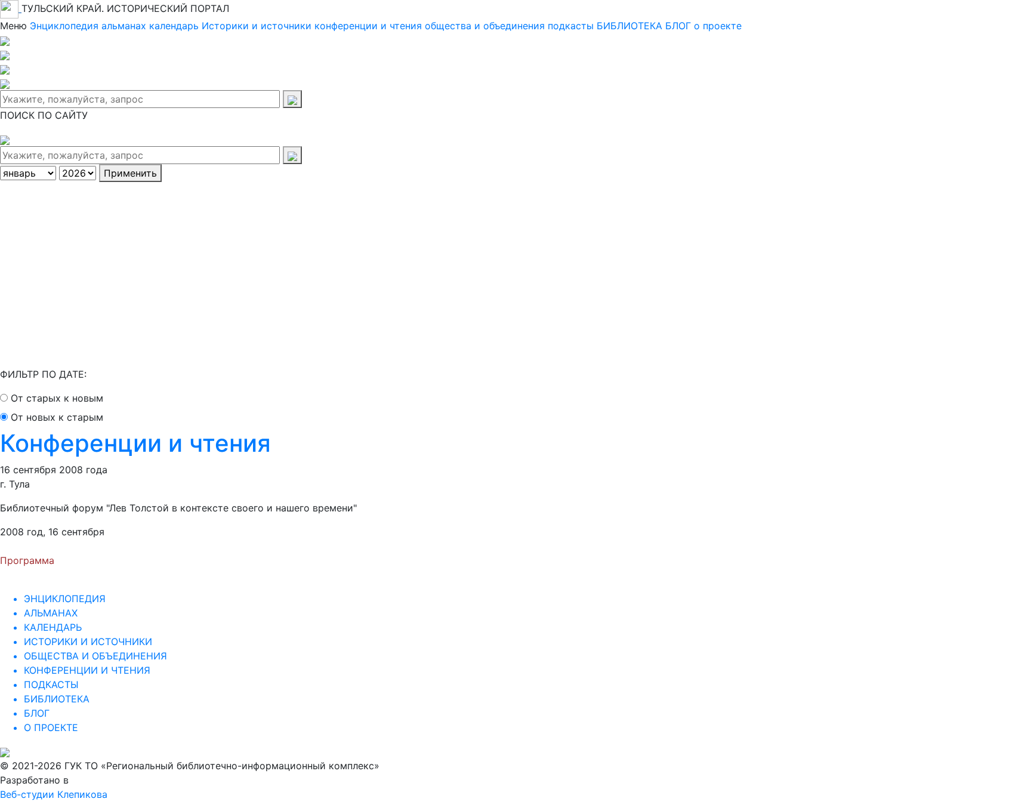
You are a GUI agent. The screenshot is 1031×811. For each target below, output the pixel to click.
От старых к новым (57, 398)
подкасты (571, 26)
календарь (174, 26)
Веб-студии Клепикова (53, 794)
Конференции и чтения (135, 443)
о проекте (718, 26)
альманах (123, 26)
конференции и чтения (368, 26)
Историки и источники (256, 26)
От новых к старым (57, 417)
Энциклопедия (64, 26)
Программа (27, 560)
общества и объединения (485, 26)
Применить (130, 173)
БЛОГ (678, 26)
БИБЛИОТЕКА (629, 26)
